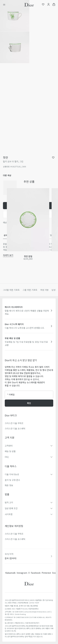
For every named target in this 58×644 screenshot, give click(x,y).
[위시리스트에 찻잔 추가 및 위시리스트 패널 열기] (53, 157)
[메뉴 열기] (5, 4)
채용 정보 (9, 485)
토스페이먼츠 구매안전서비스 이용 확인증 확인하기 (22, 623)
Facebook (35, 572)
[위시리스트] (43, 5)
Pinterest (46, 572)
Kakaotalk (10, 572)
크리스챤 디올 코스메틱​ (15, 539)
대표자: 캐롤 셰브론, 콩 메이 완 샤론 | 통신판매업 (21, 606)
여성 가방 (44, 289)
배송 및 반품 (10, 451)
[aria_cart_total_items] (54, 5)
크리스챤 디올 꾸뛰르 (14, 423)
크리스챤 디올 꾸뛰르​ (14, 533)
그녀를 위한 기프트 (11, 289)
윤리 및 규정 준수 (12, 479)
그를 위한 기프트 (30, 289)
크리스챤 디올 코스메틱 (15, 428)
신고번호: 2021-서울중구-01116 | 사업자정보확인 (22, 608)
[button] (14, 15)
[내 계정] (48, 5)
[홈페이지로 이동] (29, 5)
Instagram (22, 572)
